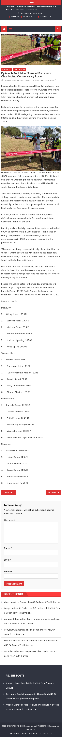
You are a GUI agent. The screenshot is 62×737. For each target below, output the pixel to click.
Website (8, 571)
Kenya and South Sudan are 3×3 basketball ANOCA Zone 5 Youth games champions (32, 610)
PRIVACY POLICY (29, 16)
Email (7, 559)
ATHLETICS (6, 70)
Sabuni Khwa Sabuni (29, 80)
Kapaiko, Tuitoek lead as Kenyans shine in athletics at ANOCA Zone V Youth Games (31, 643)
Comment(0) (50, 80)
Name (8, 548)
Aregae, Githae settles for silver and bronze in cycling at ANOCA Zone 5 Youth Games (32, 621)
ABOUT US (15, 16)
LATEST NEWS (19, 70)
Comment (10, 520)
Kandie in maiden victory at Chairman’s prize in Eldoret (10, 492)
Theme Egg (31, 729)
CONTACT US (45, 16)
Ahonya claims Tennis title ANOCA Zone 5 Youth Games (32, 602)
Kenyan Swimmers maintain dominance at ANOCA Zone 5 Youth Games (29, 632)
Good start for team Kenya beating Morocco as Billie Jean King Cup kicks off (54, 492)
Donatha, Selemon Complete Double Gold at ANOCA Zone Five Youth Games (30, 653)
